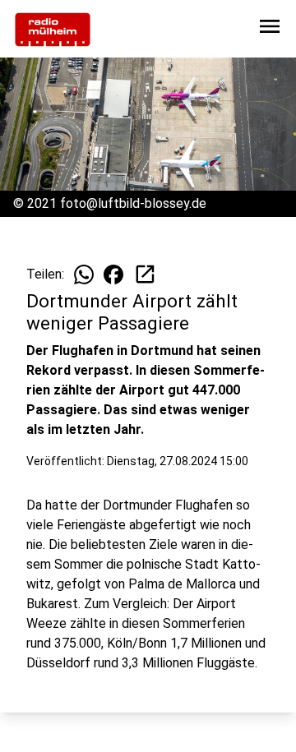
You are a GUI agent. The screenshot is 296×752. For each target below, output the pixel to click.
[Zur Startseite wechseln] (52, 30)
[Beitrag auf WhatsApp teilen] (84, 274)
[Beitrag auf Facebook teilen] (113, 274)
